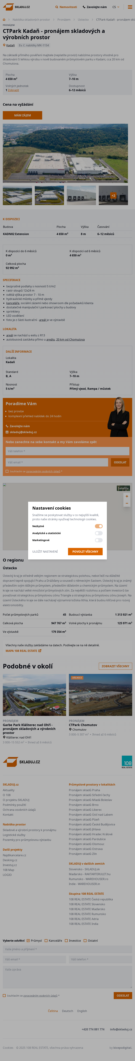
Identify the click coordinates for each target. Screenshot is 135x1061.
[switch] (99, 526)
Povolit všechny (85, 552)
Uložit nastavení (45, 552)
